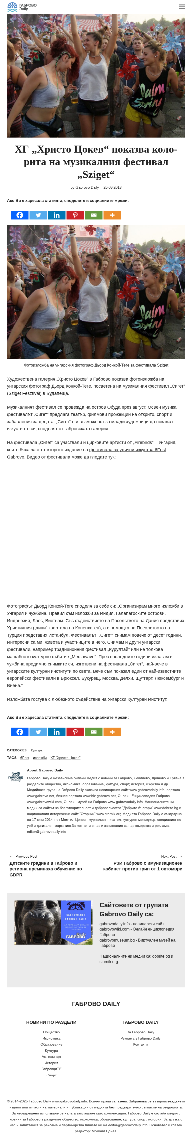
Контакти (140, 1044)
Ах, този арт (51, 1057)
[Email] (93, 211)
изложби (40, 758)
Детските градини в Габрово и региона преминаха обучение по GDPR (46, 866)
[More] (112, 211)
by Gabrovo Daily (84, 187)
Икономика (51, 1038)
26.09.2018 (113, 187)
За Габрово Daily (140, 1032)
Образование (51, 1044)
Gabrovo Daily (51, 770)
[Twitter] (38, 211)
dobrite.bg (161, 956)
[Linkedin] (57, 211)
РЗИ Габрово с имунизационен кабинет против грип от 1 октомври (141, 863)
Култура (36, 750)
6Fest (24, 758)
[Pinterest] (75, 211)
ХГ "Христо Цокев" (65, 758)
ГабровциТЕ (52, 1069)
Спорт (51, 1075)
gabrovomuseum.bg (117, 940)
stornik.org (109, 962)
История (51, 1063)
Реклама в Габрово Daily (140, 1038)
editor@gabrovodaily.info (128, 1125)
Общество (51, 1032)
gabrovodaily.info (115, 924)
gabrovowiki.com (115, 929)
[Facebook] (19, 211)
